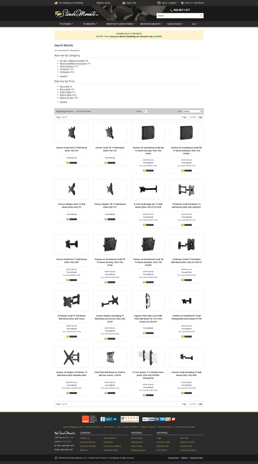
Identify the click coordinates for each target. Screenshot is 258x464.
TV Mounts (89, 24)
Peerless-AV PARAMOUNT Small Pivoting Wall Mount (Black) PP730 (186, 317)
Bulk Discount (186, 446)
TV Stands (65, 24)
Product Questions (188, 450)
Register (173, 2)
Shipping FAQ (137, 442)
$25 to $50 (64, 86)
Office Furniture (66, 66)
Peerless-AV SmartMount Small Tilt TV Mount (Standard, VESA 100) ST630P (148, 262)
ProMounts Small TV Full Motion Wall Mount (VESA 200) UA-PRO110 (186, 260)
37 (199, 117)
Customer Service (87, 442)
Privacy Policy (173, 458)
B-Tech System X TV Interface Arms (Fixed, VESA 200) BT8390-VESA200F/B (148, 375)
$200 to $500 (65, 95)
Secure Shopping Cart (72, 427)
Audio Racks (174, 24)
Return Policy (136, 446)
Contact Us (85, 438)
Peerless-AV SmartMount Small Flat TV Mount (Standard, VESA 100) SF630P (186, 150)
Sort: (180, 111)
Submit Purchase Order (185, 427)
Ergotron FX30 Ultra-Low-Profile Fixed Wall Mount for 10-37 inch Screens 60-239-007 (148, 318)
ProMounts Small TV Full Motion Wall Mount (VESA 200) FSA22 (72, 317)
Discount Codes (163, 442)
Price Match (109, 427)
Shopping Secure (138, 450)
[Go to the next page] (201, 117)
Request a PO (163, 446)
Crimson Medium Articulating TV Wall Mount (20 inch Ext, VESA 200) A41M (110, 318)
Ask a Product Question (127, 427)
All (194, 24)
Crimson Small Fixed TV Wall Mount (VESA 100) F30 (71, 149)
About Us (84, 450)
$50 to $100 (65, 89)
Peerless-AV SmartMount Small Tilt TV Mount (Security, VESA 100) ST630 (110, 262)
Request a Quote (148, 427)
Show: (139, 111)
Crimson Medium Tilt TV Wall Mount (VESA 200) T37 (110, 205)
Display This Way (196, 458)
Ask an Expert (137, 438)
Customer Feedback (112, 446)
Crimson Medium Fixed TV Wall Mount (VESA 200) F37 (71, 205)
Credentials (108, 442)
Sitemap (184, 458)
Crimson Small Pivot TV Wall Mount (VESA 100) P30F (71, 260)
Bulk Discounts (165, 427)
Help (131, 2)
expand (63, 76)
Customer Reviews (88, 446)
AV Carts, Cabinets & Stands (72, 60)
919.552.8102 (65, 441)
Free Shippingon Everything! (70, 2)
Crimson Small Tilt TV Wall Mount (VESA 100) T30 (109, 149)
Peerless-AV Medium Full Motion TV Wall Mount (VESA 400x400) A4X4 (71, 373)
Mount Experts (109, 438)
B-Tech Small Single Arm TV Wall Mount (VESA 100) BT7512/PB (148, 205)
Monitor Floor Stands (119, 24)
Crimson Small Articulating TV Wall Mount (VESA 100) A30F (186, 373)
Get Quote (105, 2)
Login (159, 438)
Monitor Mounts (150, 24)
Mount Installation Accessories (73, 63)
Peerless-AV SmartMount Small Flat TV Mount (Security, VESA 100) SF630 (148, 150)
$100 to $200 (65, 92)
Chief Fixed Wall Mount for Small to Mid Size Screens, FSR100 (109, 373)
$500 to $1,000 (66, 97)
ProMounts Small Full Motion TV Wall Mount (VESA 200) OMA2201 (186, 205)
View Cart (184, 438)
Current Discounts (93, 427)
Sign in (164, 2)
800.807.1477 (182, 9)
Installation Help (110, 450)
